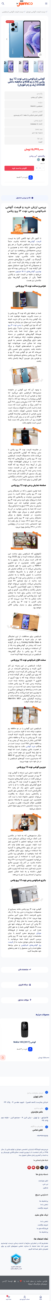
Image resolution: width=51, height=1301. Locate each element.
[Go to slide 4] (21, 56)
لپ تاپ (45, 1184)
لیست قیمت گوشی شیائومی (12, 12)
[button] (42, 39)
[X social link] (42, 1167)
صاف (41, 163)
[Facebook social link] (46, 1167)
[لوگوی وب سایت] (25, 3)
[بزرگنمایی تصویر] (40, 54)
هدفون (45, 1188)
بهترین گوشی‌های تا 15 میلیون (28, 271)
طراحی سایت (42, 1281)
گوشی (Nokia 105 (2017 (24, 1042)
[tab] (24, 198)
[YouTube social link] (33, 1167)
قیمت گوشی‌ (35, 241)
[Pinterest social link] (29, 1167)
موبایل (38, 933)
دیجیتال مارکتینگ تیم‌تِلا (37, 1284)
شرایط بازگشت (43, 1208)
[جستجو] (3, 3)
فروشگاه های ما (42, 1228)
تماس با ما (44, 1205)
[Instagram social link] (37, 1167)
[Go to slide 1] (28, 56)
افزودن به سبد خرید (19, 168)
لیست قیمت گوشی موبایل (35, 12)
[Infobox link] (24, 1094)
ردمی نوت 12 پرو (14, 325)
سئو (32, 1281)
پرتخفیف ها (43, 1201)
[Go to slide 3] (23, 56)
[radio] (43, 159)
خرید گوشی (31, 746)
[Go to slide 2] (25, 56)
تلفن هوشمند (43, 1181)
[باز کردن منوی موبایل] (46, 3)
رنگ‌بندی (41, 156)
